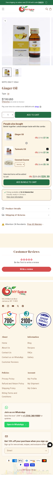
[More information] (46, 2)
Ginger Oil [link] (19, 134)
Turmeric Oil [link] (20, 149)
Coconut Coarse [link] (22, 160)
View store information (15, 197)
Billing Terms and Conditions (9, 395)
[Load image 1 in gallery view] (6, 72)
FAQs (29, 352)
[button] (3, 9)
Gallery (30, 357)
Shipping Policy (9, 388)
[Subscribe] (45, 451)
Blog (29, 343)
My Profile (32, 379)
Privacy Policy (8, 379)
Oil (8, 94)
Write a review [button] (26, 269)
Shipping (5, 102)
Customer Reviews (10, 362)
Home (4, 343)
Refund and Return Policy (13, 383)
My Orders (32, 388)
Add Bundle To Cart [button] (26, 182)
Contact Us (6, 352)
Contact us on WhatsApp (12, 357)
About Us (6, 348)
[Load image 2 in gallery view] (17, 72)
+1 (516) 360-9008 (31, 416)
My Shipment (33, 383)
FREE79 (41, 2)
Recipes (31, 348)
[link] (8, 136)
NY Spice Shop (29, 470)
